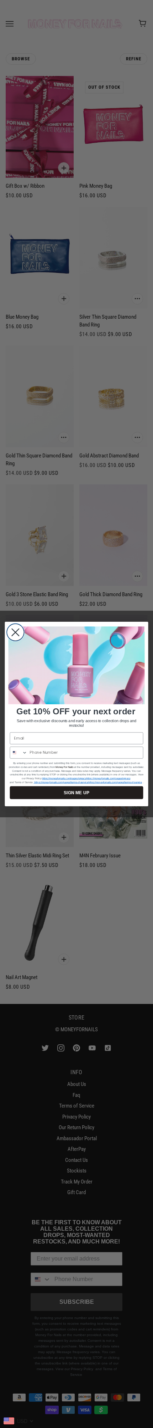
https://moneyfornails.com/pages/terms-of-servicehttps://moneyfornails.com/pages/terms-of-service (87, 782)
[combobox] (18, 752)
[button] (77, 665)
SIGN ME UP (76, 792)
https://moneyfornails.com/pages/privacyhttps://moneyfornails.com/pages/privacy (86, 778)
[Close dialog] (15, 632)
